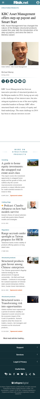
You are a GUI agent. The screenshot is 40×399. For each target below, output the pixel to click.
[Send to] (20, 81)
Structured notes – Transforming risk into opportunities (11, 303)
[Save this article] (16, 81)
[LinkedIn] (11, 81)
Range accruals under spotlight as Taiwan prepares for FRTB (13, 236)
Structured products (10, 8)
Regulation (5, 230)
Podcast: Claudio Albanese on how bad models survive (13, 208)
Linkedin (10, 374)
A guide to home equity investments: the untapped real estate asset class (12, 168)
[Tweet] (3, 81)
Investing (5, 160)
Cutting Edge (6, 202)
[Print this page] (24, 81)
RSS (34, 374)
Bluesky (22, 374)
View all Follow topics (6, 374)
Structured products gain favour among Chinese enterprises (12, 264)
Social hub (30, 374)
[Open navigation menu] (2, 2)
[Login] (38, 2)
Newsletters (18, 374)
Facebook (14, 374)
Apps (26, 374)
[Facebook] (7, 81)
